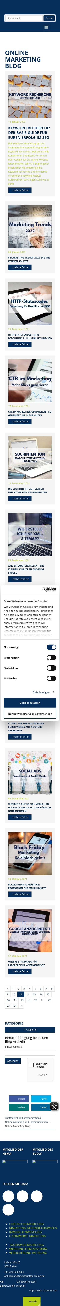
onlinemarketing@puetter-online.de (24, 1276)
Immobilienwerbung (25, 1232)
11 (20, 994)
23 (8, 1005)
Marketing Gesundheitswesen (33, 1228)
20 (35, 1000)
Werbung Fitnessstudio (28, 1249)
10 (13, 994)
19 (29, 1000)
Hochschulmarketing (26, 1224)
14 (41, 994)
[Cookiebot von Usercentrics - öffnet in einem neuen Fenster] (42, 589)
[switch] (51, 657)
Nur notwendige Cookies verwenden (30, 713)
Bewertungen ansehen (12, 1285)
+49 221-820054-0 (14, 1271)
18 (22, 1000)
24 (15, 1005)
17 (15, 1000)
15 (48, 994)
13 (34, 994)
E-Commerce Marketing (27, 1236)
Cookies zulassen (30, 702)
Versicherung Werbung (28, 1253)
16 (8, 1000)
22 (49, 1000)
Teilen (21, 1098)
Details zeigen (41, 692)
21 (42, 1000)
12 (27, 994)
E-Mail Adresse (13, 1046)
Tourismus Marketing (26, 1245)
